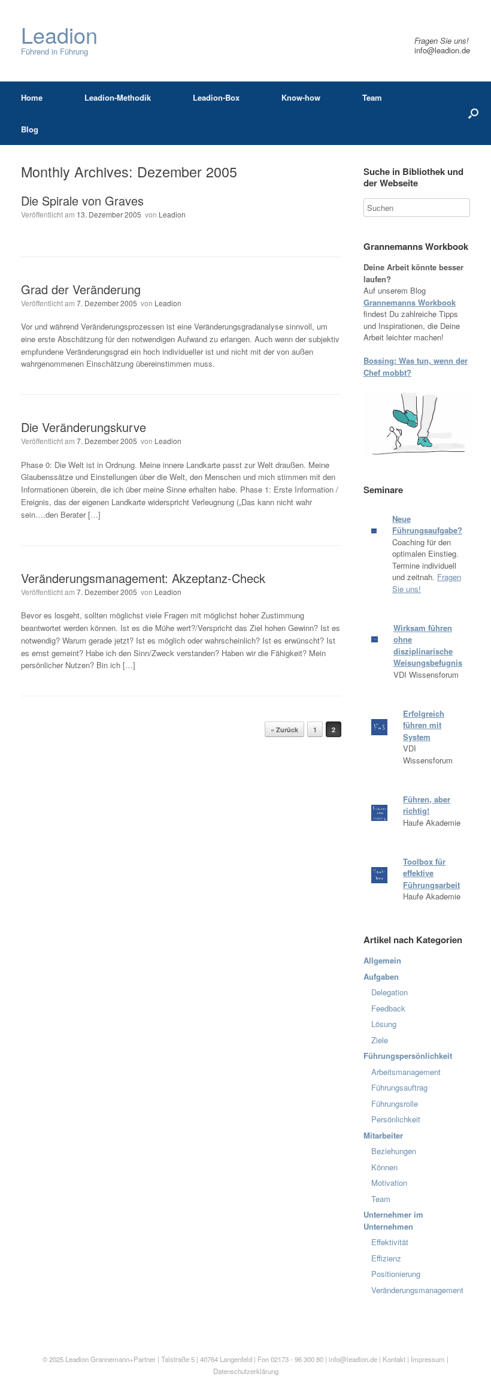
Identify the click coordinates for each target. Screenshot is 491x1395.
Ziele (379, 1040)
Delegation (389, 992)
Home (32, 97)
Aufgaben (381, 976)
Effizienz (386, 1258)
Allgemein (382, 960)
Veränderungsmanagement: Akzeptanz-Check (143, 578)
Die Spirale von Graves (82, 200)
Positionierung (395, 1273)
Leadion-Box (216, 97)
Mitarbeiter (383, 1135)
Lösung (383, 1023)
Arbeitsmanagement (406, 1071)
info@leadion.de (442, 50)
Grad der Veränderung (81, 289)
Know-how (300, 97)
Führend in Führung (59, 40)
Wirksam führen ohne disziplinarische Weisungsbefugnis (427, 645)
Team (372, 97)
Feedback (388, 1008)
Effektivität (389, 1242)
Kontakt (394, 1359)
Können (384, 1167)
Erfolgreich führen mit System (423, 725)
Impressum (429, 1359)
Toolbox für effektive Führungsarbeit (431, 873)
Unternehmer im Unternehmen (393, 1220)
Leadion (172, 214)
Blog (29, 129)
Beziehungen (393, 1151)
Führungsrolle (394, 1103)
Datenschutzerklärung (245, 1371)
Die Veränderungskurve (83, 427)
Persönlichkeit (395, 1119)
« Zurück (284, 729)
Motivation (389, 1182)
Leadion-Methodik (117, 97)
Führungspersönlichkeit (407, 1055)
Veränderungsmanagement (417, 1290)
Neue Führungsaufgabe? (427, 524)
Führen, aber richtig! (426, 805)
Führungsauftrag (399, 1087)
